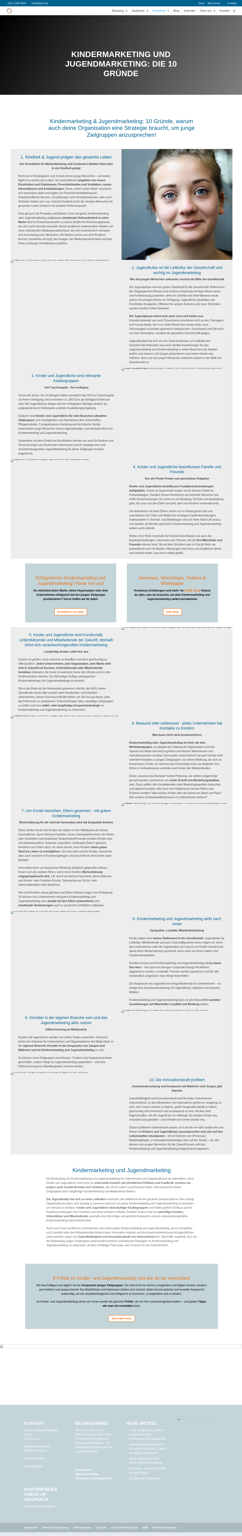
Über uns (206, 11)
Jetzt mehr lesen (121, 1318)
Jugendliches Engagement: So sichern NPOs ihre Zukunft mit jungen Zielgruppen (147, 1448)
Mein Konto (214, 3)
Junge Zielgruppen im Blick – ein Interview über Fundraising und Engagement (147, 1434)
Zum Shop (172, 611)
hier (110, 1447)
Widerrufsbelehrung (165, 1527)
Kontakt (224, 11)
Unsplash (98, 1442)
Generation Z (84, 1469)
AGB (145, 1527)
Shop (201, 3)
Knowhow (159, 11)
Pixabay (80, 1442)
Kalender (189, 11)
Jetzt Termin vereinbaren (39, 1506)
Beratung (118, 11)
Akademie (138, 11)
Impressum (31, 1527)
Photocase (101, 1438)
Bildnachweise (82, 1527)
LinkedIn (101, 1527)
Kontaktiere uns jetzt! (70, 611)
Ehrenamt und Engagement (93, 1478)
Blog (176, 11)
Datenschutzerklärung (55, 1527)
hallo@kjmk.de (33, 1466)
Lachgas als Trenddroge (144, 1478)
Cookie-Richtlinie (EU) (124, 1527)
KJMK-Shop (192, 590)
